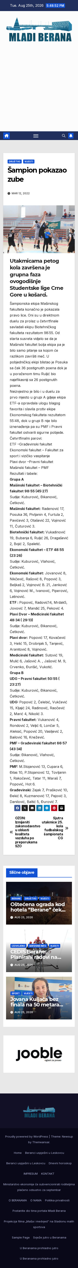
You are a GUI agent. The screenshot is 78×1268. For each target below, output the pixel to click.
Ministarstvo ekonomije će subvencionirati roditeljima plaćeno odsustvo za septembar (39, 1187)
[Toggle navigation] (36, 136)
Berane (16, 898)
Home (18, 1152)
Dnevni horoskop (60, 1163)
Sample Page (21, 1237)
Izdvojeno (18, 946)
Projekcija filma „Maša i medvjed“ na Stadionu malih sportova (39, 1224)
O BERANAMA (18, 1200)
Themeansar (40, 1142)
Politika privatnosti (57, 1200)
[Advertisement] (39, 85)
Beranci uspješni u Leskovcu (44, 1152)
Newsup (67, 1136)
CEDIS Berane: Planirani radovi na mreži (33, 957)
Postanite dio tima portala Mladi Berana (39, 1210)
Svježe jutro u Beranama (49, 1237)
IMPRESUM (31, 1173)
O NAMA (36, 1200)
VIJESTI (28, 161)
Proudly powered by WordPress (27, 1136)
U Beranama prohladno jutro (39, 1248)
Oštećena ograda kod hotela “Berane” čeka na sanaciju (37, 909)
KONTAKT (47, 1173)
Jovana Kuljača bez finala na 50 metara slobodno (34, 1004)
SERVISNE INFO (37, 946)
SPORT (16, 993)
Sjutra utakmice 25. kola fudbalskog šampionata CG (52, 828)
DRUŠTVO (14, 161)
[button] (63, 136)
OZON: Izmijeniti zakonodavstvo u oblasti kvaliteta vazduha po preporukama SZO (27, 832)
